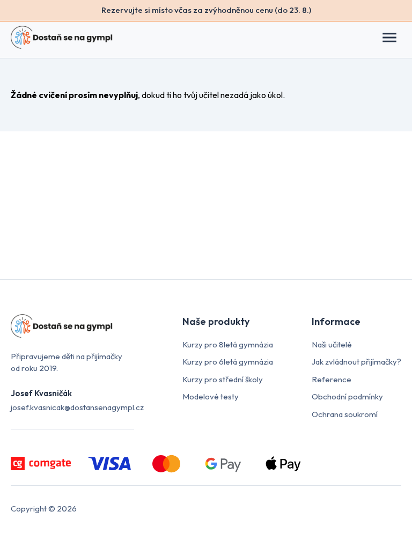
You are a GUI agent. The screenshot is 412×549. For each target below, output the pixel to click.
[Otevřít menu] (395, 37)
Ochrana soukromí (345, 414)
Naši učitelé (332, 344)
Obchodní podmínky (347, 396)
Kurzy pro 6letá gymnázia (227, 362)
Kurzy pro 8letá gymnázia (227, 344)
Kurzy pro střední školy (222, 379)
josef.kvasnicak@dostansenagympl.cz (77, 407)
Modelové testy (210, 396)
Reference (331, 379)
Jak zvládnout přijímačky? (356, 362)
